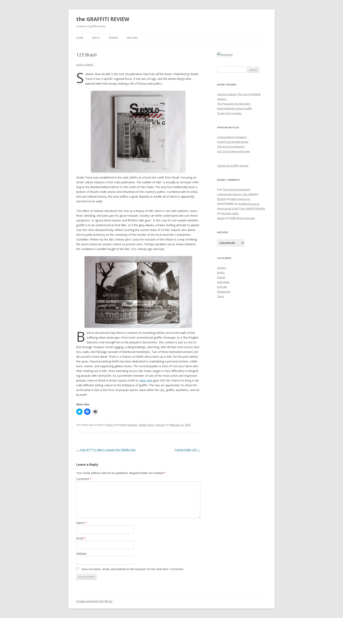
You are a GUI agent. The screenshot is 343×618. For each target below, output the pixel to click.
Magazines (223, 291)
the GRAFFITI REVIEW (102, 19)
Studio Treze (146, 425)
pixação (132, 425)
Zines (109, 425)
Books (221, 272)
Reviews (113, 38)
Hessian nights (230, 213)
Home (79, 38)
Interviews (223, 282)
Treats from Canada (229, 113)
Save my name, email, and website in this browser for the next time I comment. (133, 569)
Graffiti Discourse (248, 204)
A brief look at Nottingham (232, 142)
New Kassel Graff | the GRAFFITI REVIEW (241, 208)
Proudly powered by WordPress (94, 601)
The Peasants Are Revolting (233, 103)
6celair (221, 218)
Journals (222, 287)
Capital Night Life (187, 450)
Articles (221, 267)
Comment (84, 479)
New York (146, 380)
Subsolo (160, 425)
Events (221, 277)
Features (132, 38)
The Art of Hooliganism (230, 146)
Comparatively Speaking (232, 137)
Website (81, 553)
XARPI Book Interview (242, 218)
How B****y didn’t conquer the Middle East (106, 450)
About (96, 38)
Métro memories (240, 199)
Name (81, 523)
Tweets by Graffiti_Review (232, 165)
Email (81, 538)
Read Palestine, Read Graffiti (234, 108)
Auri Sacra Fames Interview (233, 151)
